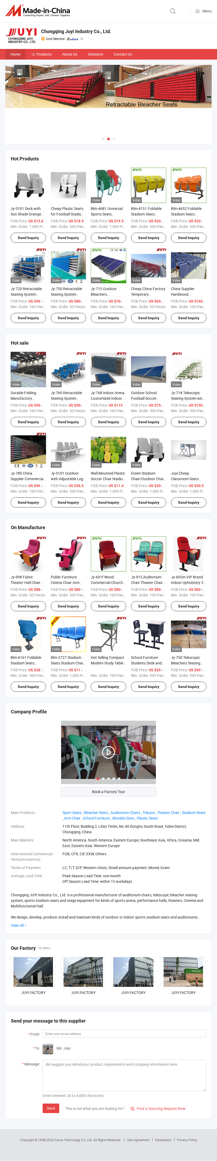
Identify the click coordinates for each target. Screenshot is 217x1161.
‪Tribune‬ (149, 812)
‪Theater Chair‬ (168, 812)
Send (51, 1108)
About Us (69, 54)
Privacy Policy (187, 1140)
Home (15, 54)
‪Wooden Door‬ (123, 818)
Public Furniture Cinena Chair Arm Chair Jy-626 (65, 582)
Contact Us (123, 54)
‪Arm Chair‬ (72, 818)
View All (17, 925)
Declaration (163, 1140)
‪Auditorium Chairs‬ (125, 812)
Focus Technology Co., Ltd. (74, 1140)
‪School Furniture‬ (96, 818)
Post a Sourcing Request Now (158, 1108)
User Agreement (138, 1140)
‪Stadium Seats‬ (194, 812)
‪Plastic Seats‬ (147, 818)
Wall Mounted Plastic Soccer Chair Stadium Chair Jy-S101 (108, 479)
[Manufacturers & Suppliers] (38, 10)
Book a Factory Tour (108, 791)
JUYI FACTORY (33, 992)
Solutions (95, 54)
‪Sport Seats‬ (72, 812)
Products (44, 54)
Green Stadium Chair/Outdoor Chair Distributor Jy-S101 (148, 479)
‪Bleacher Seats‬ (96, 812)
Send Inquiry (28, 238)
